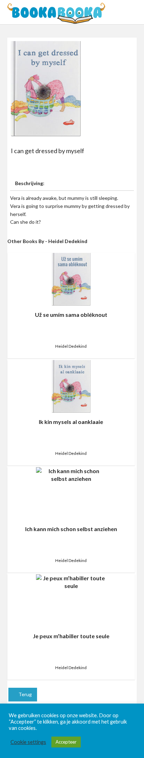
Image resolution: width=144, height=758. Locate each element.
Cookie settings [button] (28, 742)
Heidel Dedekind (71, 346)
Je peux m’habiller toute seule (71, 636)
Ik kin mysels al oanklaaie (71, 421)
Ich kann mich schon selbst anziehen (71, 528)
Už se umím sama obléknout (71, 314)
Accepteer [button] (66, 742)
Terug (24, 694)
